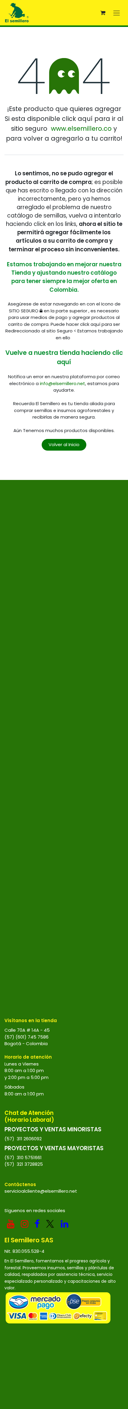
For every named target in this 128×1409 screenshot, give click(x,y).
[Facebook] (37, 1224)
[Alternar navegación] (117, 12)
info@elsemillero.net (62, 383)
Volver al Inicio (64, 444)
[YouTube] (10, 1224)
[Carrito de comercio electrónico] (103, 13)
